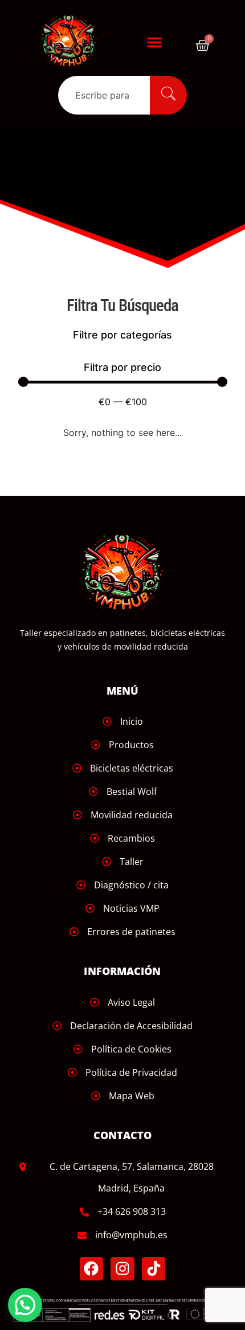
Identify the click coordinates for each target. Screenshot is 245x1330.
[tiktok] (154, 1269)
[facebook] (92, 1269)
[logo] (75, 41)
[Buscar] (168, 95)
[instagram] (122, 1269)
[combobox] (104, 95)
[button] (154, 42)
